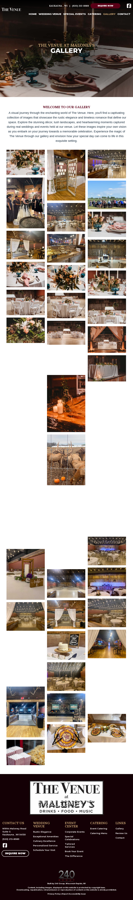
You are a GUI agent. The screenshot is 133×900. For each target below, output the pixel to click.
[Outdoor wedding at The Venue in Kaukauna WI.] (107, 195)
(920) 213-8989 (80, 5)
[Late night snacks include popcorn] (66, 554)
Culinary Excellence (44, 841)
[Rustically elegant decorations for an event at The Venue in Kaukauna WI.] (66, 175)
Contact (119, 837)
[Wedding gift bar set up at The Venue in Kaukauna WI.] (25, 501)
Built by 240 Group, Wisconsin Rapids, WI (66, 884)
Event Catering (98, 828)
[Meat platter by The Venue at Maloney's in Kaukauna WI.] (66, 738)
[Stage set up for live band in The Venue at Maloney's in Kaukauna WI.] (25, 712)
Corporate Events (75, 831)
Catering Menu (98, 833)
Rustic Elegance (42, 831)
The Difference (74, 856)
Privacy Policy (54, 894)
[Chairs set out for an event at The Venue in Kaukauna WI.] (66, 583)
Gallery (119, 828)
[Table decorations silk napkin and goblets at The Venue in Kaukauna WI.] (25, 274)
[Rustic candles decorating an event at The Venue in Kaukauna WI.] (25, 358)
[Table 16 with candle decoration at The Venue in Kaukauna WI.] (25, 574)
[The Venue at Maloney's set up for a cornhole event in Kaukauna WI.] (25, 470)
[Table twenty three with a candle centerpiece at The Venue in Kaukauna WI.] (107, 686)
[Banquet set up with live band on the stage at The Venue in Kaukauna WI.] (66, 676)
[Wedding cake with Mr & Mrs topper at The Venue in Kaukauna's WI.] (66, 645)
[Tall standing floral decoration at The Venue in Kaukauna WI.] (107, 412)
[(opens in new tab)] (66, 876)
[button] (105, 5)
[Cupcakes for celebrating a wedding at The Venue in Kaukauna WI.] (25, 658)
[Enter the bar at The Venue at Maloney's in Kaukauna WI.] (107, 644)
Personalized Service (45, 845)
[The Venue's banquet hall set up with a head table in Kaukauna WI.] (107, 613)
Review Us (121, 833)
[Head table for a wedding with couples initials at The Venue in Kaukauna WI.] (107, 582)
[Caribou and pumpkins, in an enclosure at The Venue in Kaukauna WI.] (66, 459)
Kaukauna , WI (58, 5)
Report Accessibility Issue (74, 894)
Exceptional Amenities (46, 836)
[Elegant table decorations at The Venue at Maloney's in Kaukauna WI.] (25, 386)
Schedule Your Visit (44, 850)
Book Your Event (74, 851)
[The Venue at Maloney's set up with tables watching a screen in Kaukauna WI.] (107, 489)
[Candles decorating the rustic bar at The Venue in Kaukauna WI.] (25, 413)
